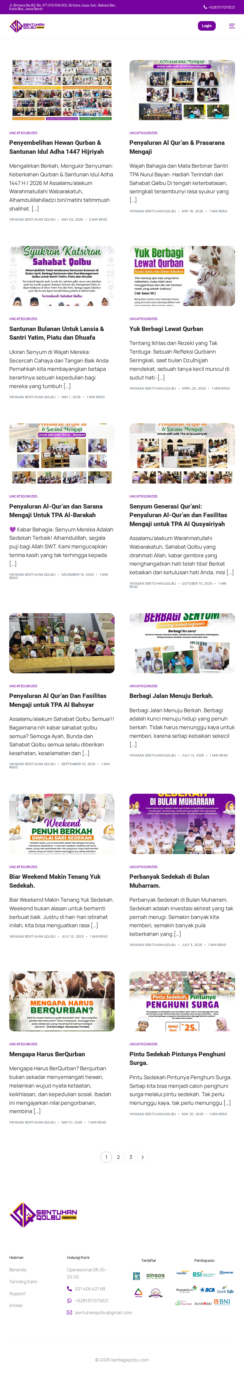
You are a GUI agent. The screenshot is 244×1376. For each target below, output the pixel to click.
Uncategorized (23, 132)
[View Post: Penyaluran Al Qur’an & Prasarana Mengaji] (182, 90)
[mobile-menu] (229, 26)
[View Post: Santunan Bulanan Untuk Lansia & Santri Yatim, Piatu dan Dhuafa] (62, 276)
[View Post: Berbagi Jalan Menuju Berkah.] (182, 643)
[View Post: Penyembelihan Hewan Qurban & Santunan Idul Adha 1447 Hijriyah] (62, 90)
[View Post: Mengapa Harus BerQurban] (62, 1001)
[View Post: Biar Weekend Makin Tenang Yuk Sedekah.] (62, 824)
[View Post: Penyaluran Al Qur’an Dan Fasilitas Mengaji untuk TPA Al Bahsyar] (62, 643)
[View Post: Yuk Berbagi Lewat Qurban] (182, 276)
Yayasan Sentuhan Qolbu (32, 219)
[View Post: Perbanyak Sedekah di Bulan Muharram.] (182, 824)
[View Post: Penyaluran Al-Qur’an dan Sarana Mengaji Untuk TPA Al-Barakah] (62, 453)
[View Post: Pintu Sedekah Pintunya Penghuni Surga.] (182, 1001)
